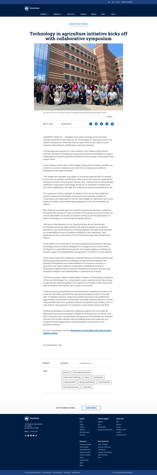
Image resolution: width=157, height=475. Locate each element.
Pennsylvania (98, 377)
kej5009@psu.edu (85, 363)
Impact (87, 377)
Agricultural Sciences (78, 24)
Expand (109, 117)
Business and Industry (87, 382)
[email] (106, 124)
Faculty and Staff (69, 382)
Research (66, 372)
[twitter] (96, 124)
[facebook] (90, 124)
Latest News (87, 387)
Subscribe (91, 408)
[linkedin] (101, 124)
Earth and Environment (82, 372)
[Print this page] (112, 124)
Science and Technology (72, 377)
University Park (104, 382)
